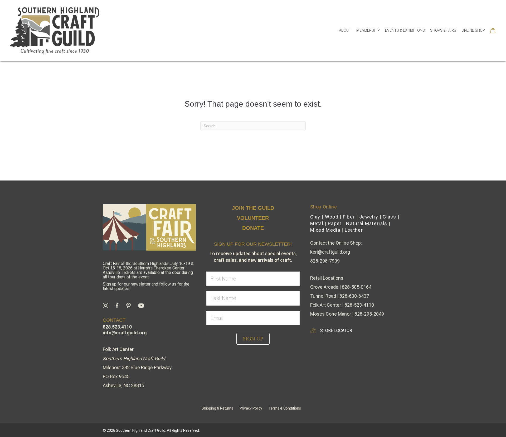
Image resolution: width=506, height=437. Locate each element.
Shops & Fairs (443, 30)
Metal (317, 223)
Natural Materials (366, 223)
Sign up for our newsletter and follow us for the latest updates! (146, 286)
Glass (389, 217)
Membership (368, 30)
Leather (354, 230)
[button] (253, 339)
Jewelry (368, 217)
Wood (331, 217)
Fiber (349, 217)
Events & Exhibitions (405, 30)
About (345, 30)
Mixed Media (325, 230)
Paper (335, 223)
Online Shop (473, 30)
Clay (315, 217)
